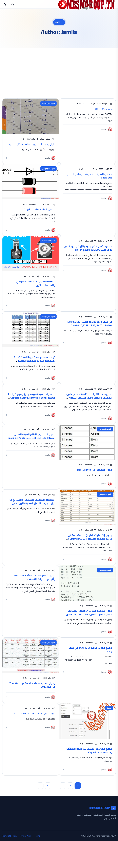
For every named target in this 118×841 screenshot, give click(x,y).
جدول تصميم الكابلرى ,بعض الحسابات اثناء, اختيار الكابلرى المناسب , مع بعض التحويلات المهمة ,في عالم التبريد (89, 614)
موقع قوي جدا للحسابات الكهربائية (34, 713)
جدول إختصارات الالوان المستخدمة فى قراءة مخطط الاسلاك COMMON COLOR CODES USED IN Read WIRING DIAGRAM (89, 539)
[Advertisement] (59, 70)
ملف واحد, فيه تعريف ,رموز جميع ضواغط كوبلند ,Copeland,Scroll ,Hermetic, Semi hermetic (31, 397)
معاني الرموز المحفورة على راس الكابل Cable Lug (89, 176)
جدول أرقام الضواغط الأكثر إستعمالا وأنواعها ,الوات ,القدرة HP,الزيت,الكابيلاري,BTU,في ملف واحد (33, 579)
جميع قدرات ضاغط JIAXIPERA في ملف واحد (90, 649)
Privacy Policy (26, 836)
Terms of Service (9, 836)
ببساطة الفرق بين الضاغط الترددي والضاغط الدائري (35, 283)
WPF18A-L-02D (103, 108)
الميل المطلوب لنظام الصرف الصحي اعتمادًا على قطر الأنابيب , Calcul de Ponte (31, 436)
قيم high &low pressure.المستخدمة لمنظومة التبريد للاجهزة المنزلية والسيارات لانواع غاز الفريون (34, 361)
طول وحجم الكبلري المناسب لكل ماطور (32, 144)
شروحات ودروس (48, 103)
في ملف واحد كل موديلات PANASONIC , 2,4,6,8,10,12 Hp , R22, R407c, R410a (89, 323)
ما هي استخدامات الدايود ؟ (39, 209)
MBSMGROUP (101, 808)
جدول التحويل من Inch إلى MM (94, 469)
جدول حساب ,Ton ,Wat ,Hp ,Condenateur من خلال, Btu (32, 685)
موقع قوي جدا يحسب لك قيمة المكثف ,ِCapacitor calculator (89, 750)
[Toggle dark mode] (5, 4)
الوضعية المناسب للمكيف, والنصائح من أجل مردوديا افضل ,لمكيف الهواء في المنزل (32, 503)
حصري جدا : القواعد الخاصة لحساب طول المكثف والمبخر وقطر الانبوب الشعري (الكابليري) (89, 397)
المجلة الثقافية (48, 240)
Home (37, 836)
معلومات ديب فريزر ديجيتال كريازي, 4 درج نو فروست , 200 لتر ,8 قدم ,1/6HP (88, 248)
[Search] (13, 4)
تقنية (109, 708)
